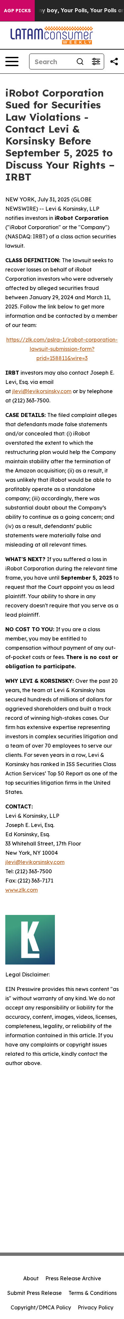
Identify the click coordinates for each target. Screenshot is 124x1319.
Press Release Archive (73, 1278)
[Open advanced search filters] (96, 61)
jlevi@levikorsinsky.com (41, 391)
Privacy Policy (95, 1307)
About (31, 1278)
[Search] (80, 61)
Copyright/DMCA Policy (41, 1307)
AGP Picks (17, 11)
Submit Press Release (34, 1293)
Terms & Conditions (92, 1293)
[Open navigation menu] (12, 61)
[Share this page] (114, 61)
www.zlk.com (21, 889)
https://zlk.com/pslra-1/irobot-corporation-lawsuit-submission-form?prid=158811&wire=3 (62, 348)
